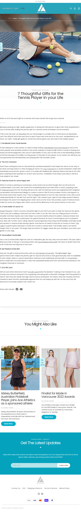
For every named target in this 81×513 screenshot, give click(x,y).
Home (10, 18)
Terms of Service (50, 488)
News (15, 18)
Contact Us (15, 488)
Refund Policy (64, 488)
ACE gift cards (33, 272)
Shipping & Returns (34, 488)
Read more (8, 424)
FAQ (23, 488)
